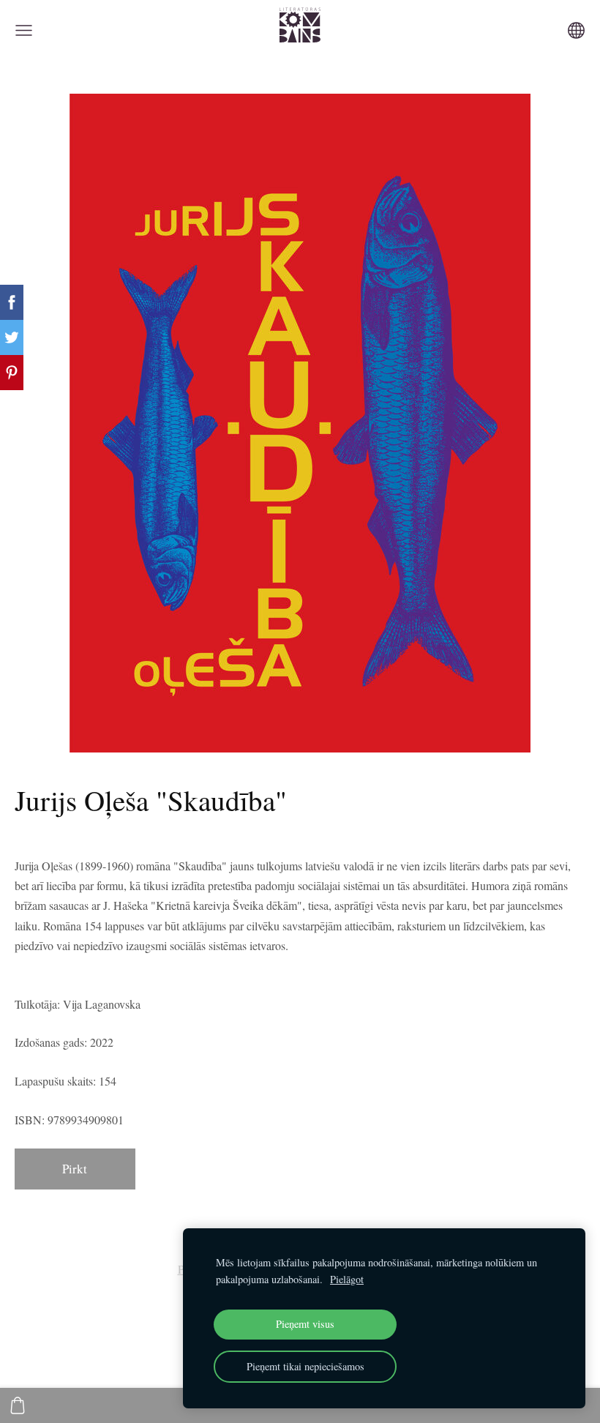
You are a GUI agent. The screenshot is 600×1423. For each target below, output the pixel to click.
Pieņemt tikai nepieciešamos (305, 1366)
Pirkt (74, 1168)
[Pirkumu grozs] (17, 1405)
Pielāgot (347, 1279)
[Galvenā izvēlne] (24, 30)
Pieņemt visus (305, 1324)
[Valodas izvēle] (576, 30)
